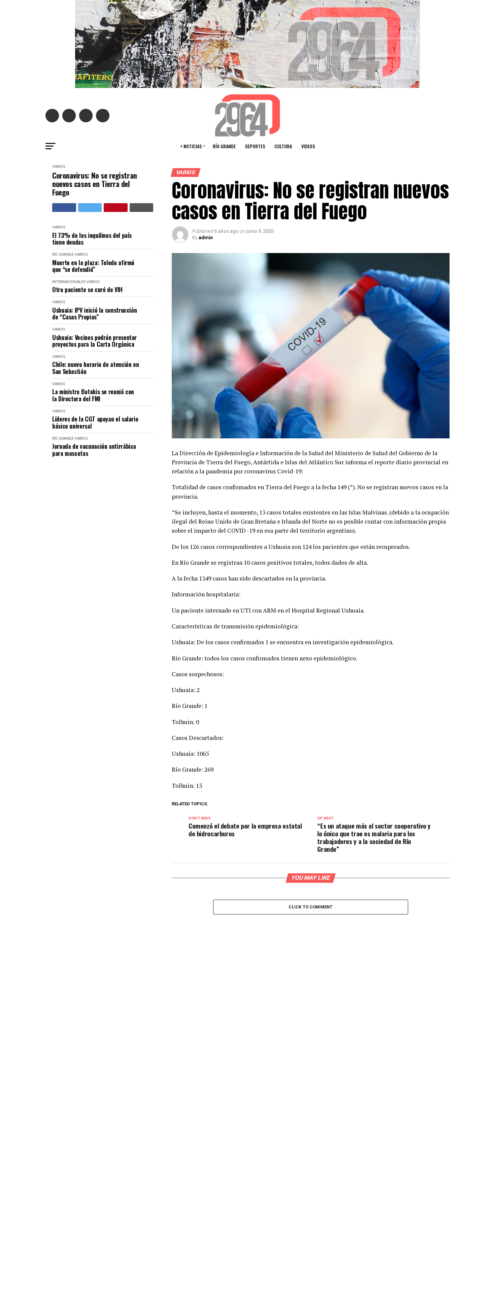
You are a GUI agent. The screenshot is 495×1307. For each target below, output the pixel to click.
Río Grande (224, 146)
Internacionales (69, 282)
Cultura (283, 146)
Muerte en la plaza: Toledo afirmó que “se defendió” (93, 266)
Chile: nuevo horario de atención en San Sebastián (95, 368)
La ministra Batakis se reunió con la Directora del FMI (93, 395)
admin (206, 237)
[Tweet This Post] (90, 207)
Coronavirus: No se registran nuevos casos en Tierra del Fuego (94, 184)
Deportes (255, 146)
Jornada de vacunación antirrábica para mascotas (94, 450)
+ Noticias (191, 146)
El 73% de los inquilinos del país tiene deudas (92, 239)
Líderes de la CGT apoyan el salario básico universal (95, 422)
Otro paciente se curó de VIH (87, 289)
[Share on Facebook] (64, 207)
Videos (308, 146)
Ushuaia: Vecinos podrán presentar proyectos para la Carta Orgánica (94, 341)
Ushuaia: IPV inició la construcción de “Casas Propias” (94, 313)
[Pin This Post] (116, 207)
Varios (58, 166)
